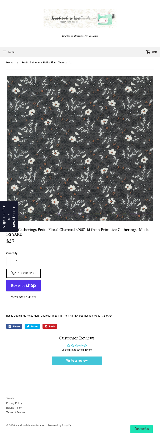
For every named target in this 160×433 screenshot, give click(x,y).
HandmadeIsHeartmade (29, 425)
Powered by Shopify (59, 425)
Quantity (12, 253)
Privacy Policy (14, 403)
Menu (11, 52)
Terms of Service (15, 412)
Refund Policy (14, 407)
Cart (154, 52)
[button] (9, 216)
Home (9, 62)
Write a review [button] (77, 361)
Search (10, 398)
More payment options (23, 296)
